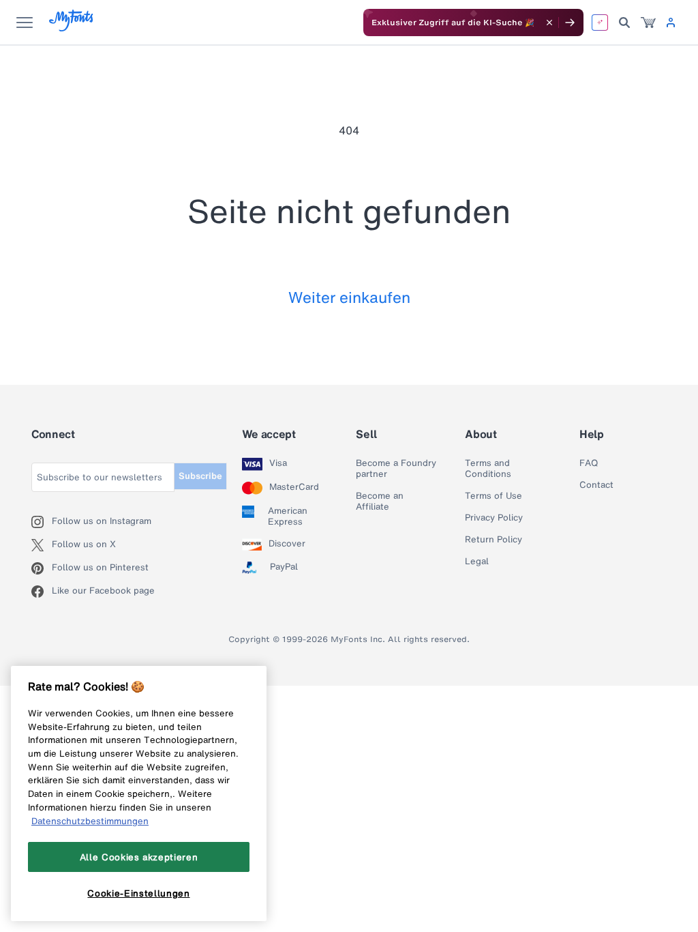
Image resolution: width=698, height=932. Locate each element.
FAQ (588, 463)
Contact (596, 485)
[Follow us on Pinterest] (41, 568)
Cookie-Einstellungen (138, 893)
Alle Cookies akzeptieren (139, 857)
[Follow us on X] (41, 545)
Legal (477, 561)
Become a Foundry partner (396, 469)
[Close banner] (549, 22)
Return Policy (493, 539)
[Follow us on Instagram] (41, 522)
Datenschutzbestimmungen (90, 821)
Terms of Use (493, 496)
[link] (648, 22)
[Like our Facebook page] (41, 591)
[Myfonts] (72, 27)
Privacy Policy (494, 517)
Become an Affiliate (380, 501)
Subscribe (200, 475)
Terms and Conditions (488, 469)
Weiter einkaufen (349, 297)
